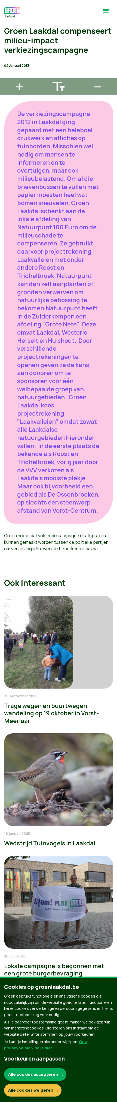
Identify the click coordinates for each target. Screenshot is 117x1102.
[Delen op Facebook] (8, 44)
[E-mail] (8, 76)
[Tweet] (8, 60)
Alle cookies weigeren (30, 1090)
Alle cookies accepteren (33, 1074)
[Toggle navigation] (106, 13)
